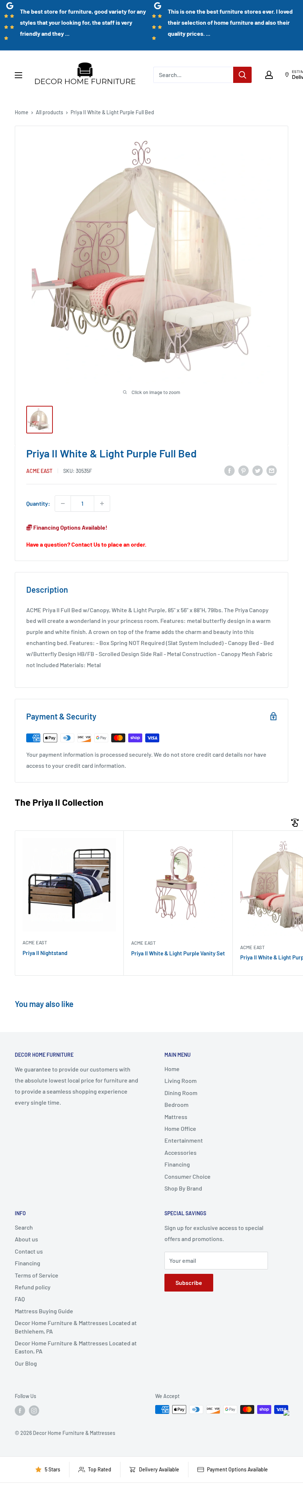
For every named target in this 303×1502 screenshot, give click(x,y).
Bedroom (176, 1104)
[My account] (269, 75)
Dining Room (180, 1092)
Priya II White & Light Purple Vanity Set (178, 953)
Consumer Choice (187, 1176)
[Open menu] (18, 75)
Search (24, 1227)
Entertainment (183, 1140)
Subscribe (189, 1282)
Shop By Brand (183, 1188)
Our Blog (26, 1363)
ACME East (39, 471)
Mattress (175, 1116)
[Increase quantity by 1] (102, 503)
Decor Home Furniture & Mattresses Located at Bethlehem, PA (76, 1326)
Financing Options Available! (70, 527)
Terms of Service (36, 1275)
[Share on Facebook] (229, 470)
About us (26, 1239)
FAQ (20, 1298)
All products (49, 112)
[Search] (242, 75)
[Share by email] (271, 470)
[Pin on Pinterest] (243, 470)
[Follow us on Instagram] (34, 1410)
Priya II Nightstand (45, 952)
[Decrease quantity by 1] (63, 503)
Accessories (180, 1152)
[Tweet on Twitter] (257, 470)
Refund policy (33, 1286)
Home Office (180, 1128)
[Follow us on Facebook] (20, 1410)
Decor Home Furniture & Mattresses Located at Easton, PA (76, 1347)
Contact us (29, 1251)
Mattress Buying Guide (44, 1310)
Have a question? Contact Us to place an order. (86, 544)
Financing (177, 1164)
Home (21, 112)
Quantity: (38, 503)
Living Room (180, 1080)
